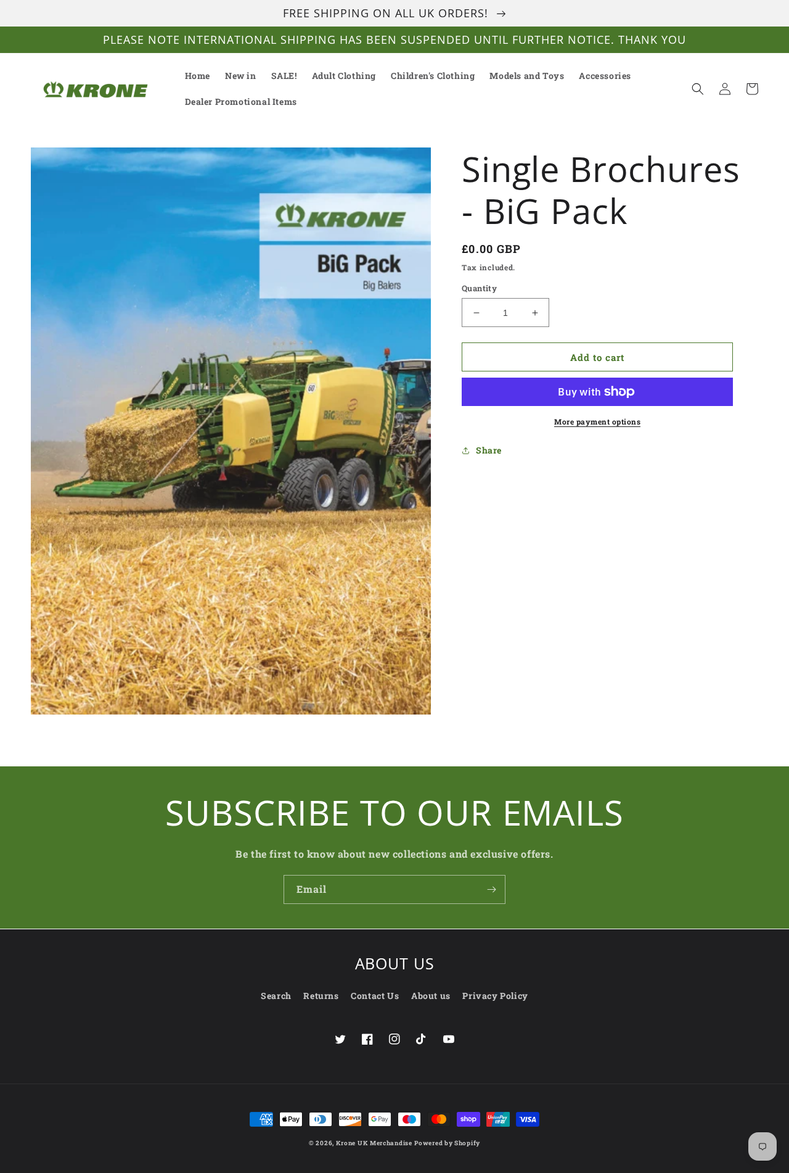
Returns (320, 995)
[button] (697, 88)
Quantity (479, 288)
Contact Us (375, 995)
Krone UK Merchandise (374, 1143)
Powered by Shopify (447, 1143)
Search (276, 995)
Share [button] (489, 450)
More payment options (597, 421)
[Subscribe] (491, 889)
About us (431, 995)
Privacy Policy (495, 995)
